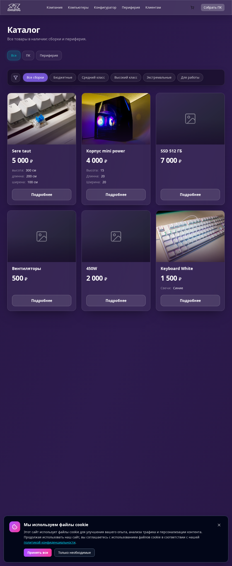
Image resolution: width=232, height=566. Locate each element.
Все (14, 55)
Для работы (190, 77)
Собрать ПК (213, 7)
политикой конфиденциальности (49, 542)
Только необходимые (74, 552)
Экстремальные (159, 77)
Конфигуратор (105, 7)
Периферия (131, 7)
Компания (55, 7)
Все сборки (35, 77)
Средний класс (93, 77)
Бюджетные (62, 77)
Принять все (37, 552)
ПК (28, 55)
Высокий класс (125, 77)
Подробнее (41, 194)
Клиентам (153, 7)
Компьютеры (78, 7)
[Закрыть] (219, 525)
